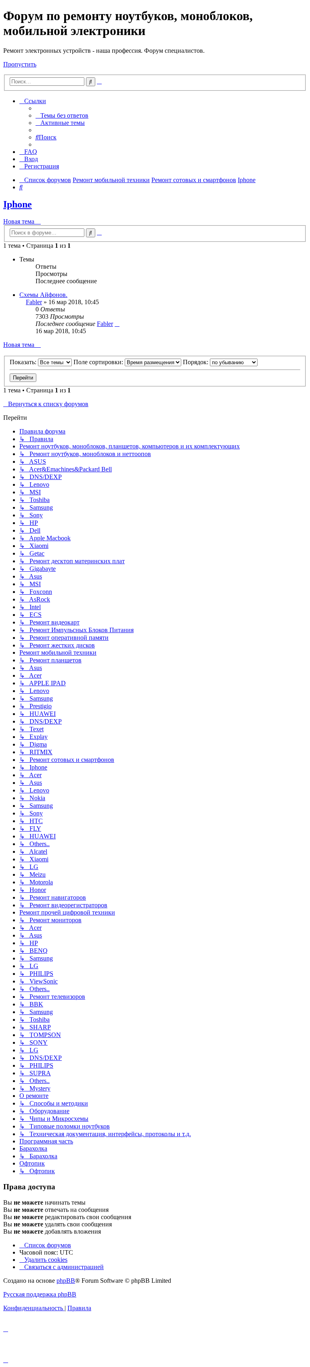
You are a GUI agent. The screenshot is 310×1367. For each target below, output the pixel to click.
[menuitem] (62, 115)
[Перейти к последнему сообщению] (117, 323)
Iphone (17, 204)
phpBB (66, 1280)
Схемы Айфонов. (43, 294)
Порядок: (196, 362)
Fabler (34, 302)
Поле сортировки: (99, 362)
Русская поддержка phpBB (39, 1294)
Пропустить (19, 64)
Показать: (24, 362)
